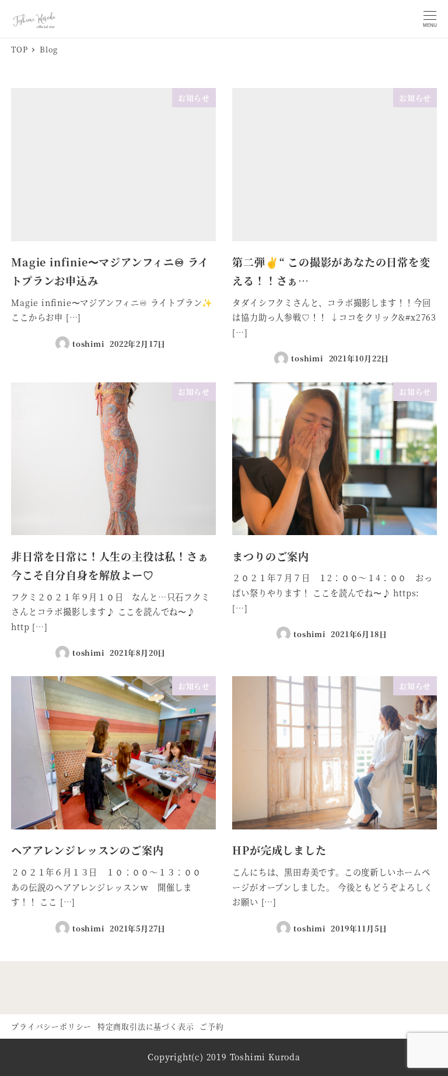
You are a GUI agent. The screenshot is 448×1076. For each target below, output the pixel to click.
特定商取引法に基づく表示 (145, 1026)
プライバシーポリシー (51, 1026)
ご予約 (211, 1026)
